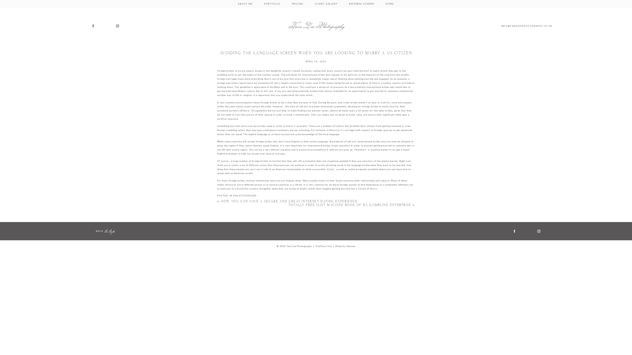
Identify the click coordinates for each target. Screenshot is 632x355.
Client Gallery (326, 4)
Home (390, 4)
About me (245, 4)
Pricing (297, 4)
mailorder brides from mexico (315, 91)
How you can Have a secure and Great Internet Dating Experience (287, 201)
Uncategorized (245, 195)
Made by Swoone (345, 246)
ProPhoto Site (324, 246)
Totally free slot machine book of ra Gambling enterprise (352, 205)
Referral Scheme (361, 4)
